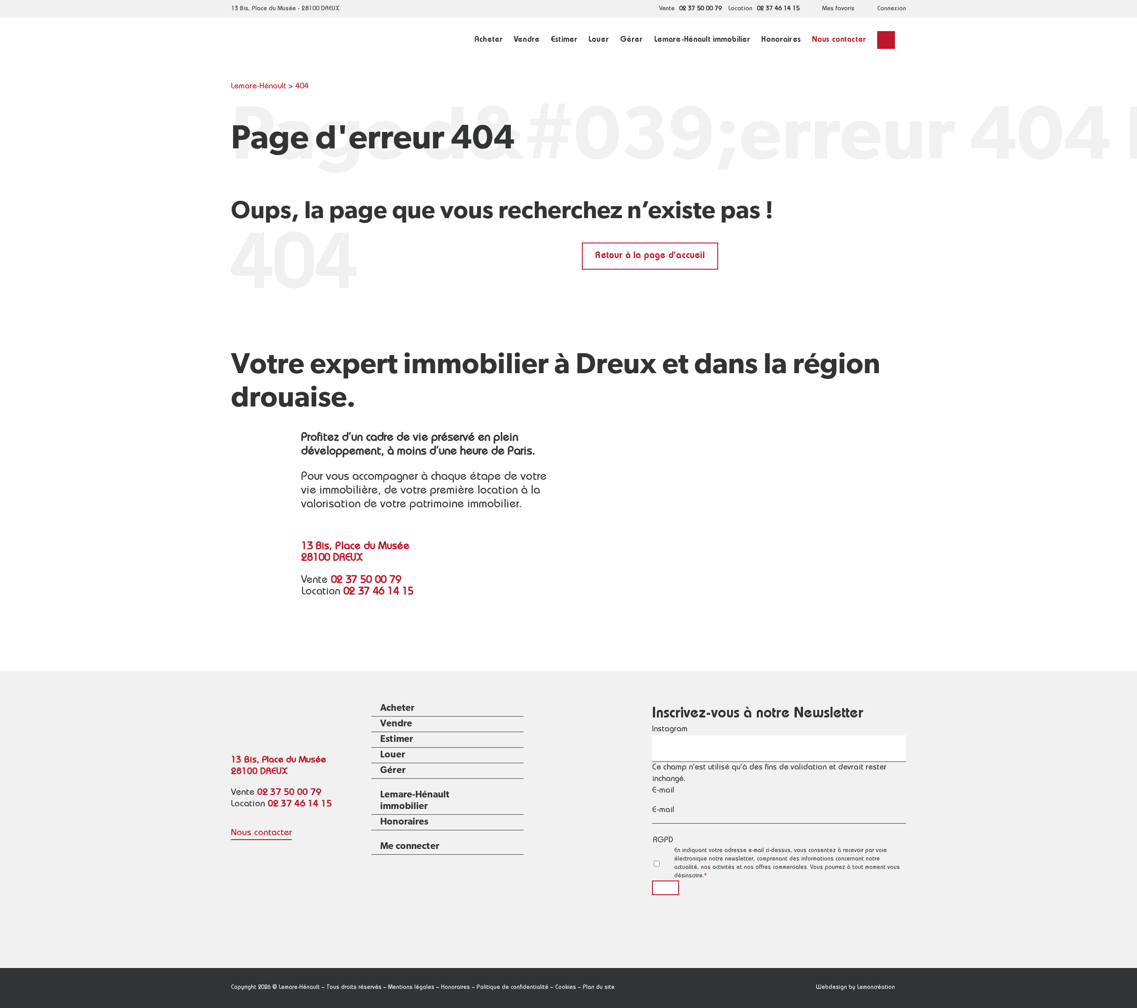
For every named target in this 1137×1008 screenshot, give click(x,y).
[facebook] (235, 853)
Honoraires (455, 988)
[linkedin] (253, 853)
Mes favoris (838, 9)
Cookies (565, 988)
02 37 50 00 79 (700, 9)
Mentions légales (411, 988)
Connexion (891, 9)
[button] (886, 40)
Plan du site (599, 988)
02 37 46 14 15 (778, 9)
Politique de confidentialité (513, 988)
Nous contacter (261, 833)
